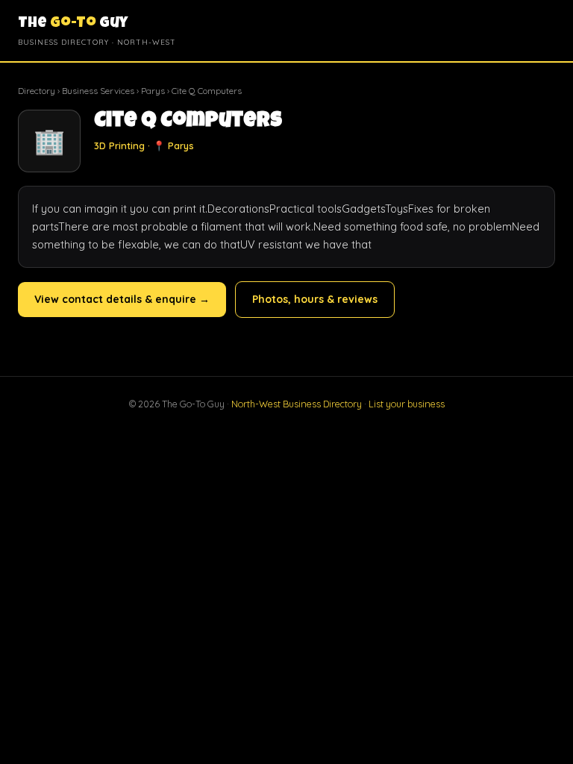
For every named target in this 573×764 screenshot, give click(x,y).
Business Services (98, 90)
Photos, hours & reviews (315, 299)
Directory (36, 90)
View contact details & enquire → (122, 299)
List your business (407, 404)
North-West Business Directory (296, 404)
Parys (153, 90)
